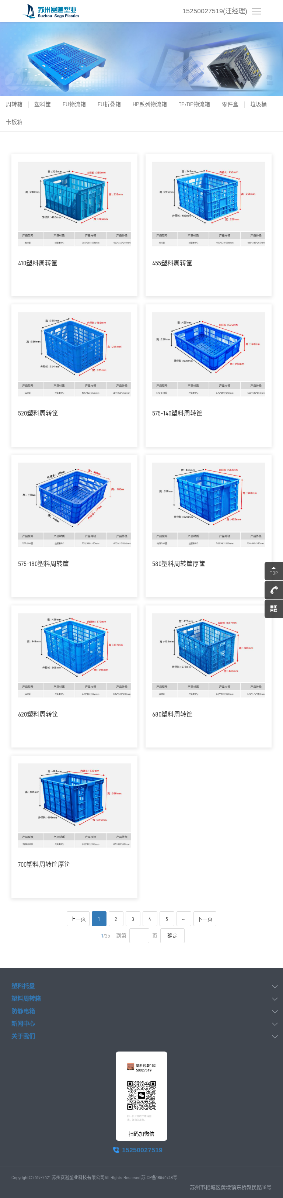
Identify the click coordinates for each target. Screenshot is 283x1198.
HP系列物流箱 (150, 104)
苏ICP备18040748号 (159, 1177)
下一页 (205, 919)
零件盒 (230, 104)
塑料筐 (42, 104)
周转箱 (14, 104)
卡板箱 (14, 122)
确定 (172, 935)
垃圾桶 (258, 104)
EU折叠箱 (109, 104)
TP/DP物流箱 (194, 104)
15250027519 (142, 1150)
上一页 (78, 919)
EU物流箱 (74, 104)
